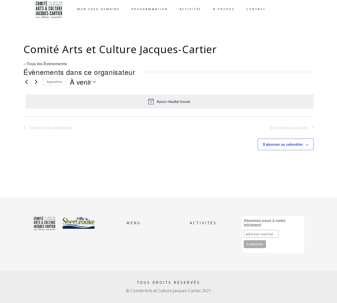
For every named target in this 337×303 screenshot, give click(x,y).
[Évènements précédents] (26, 82)
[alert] (169, 101)
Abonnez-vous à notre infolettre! (264, 223)
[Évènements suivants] (36, 82)
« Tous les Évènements (45, 63)
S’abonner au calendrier (283, 144)
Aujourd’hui (54, 82)
